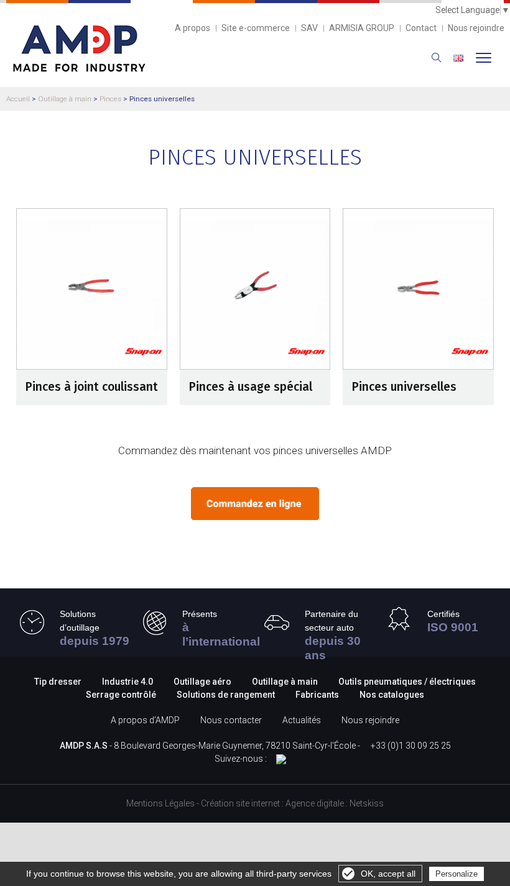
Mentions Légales (160, 803)
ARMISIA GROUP (361, 28)
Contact (421, 28)
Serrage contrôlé (122, 695)
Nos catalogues (391, 695)
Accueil (18, 98)
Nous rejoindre (476, 28)
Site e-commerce (255, 28)
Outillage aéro (202, 682)
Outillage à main (64, 98)
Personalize (456, 874)
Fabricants (317, 695)
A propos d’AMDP (145, 720)
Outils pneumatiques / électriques (407, 682)
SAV (309, 28)
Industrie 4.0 (127, 682)
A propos (192, 28)
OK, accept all (388, 874)
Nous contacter (231, 720)
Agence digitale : (317, 803)
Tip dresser (57, 682)
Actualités (301, 720)
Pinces (110, 98)
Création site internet (240, 803)
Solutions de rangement (227, 695)
